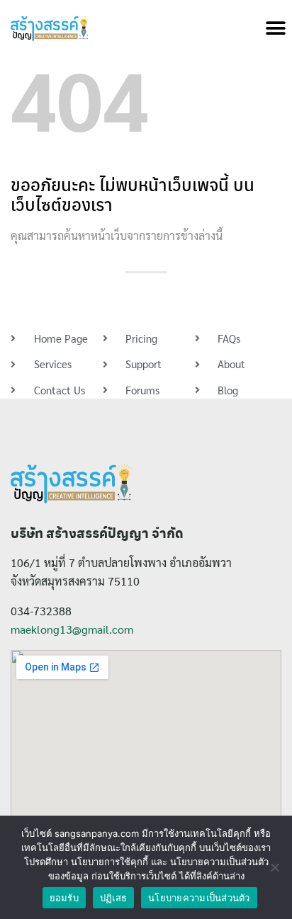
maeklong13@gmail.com (72, 629)
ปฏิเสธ (113, 897)
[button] (276, 29)
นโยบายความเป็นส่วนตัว (199, 897)
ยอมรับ (64, 897)
